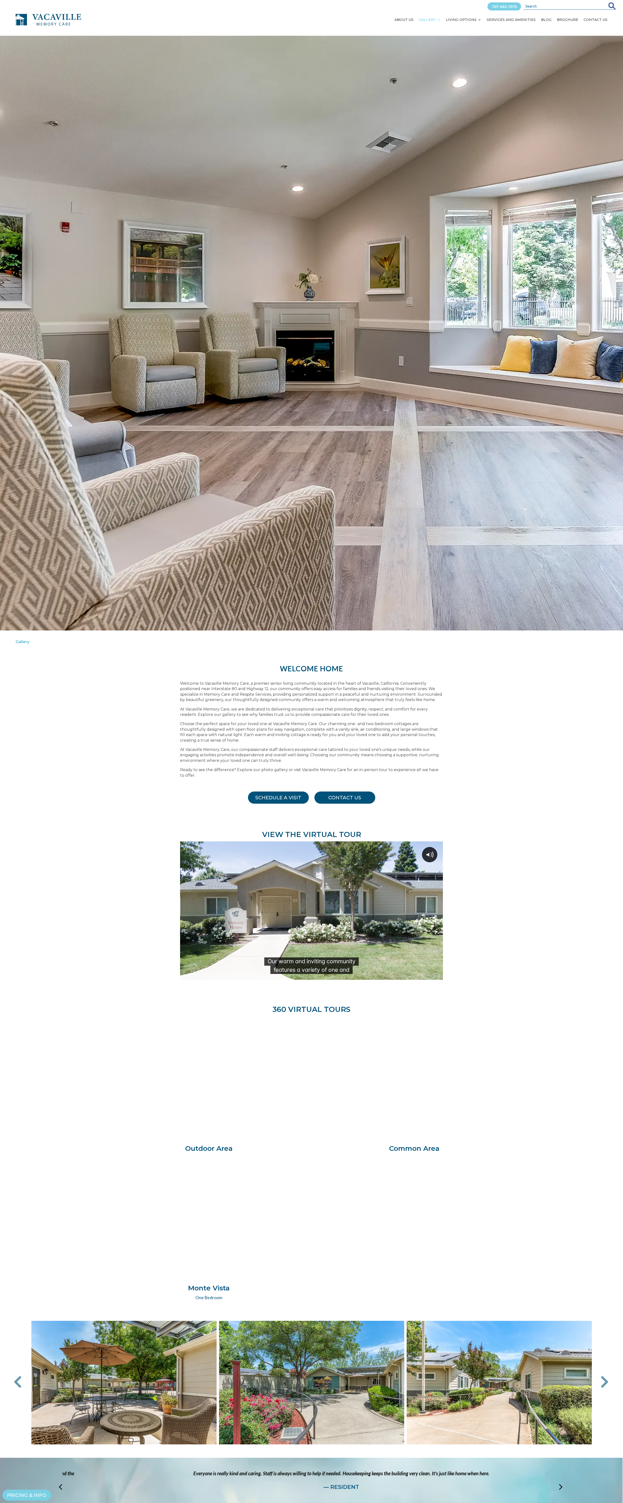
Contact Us (595, 20)
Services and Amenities (511, 20)
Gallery (427, 20)
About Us (403, 20)
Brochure (567, 20)
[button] (21, 1382)
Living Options (461, 20)
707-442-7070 (504, 6)
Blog (546, 20)
